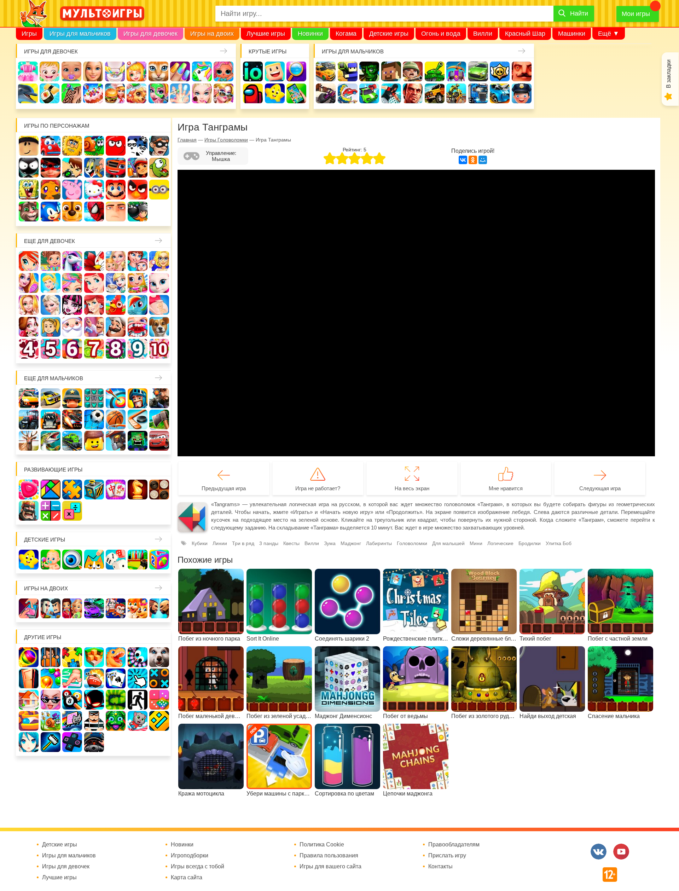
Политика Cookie (322, 844)
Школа (50, 261)
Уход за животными (136, 93)
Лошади (72, 261)
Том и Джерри (94, 168)
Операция (180, 93)
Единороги (202, 71)
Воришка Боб (159, 146)
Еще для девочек (49, 241)
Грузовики (478, 93)
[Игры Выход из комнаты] (137, 700)
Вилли (482, 33)
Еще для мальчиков (53, 378)
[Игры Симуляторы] (94, 742)
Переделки (94, 327)
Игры (29, 33)
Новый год (72, 327)
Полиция (522, 93)
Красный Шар (525, 33)
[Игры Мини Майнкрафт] (50, 742)
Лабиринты (379, 543)
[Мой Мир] (482, 160)
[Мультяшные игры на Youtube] (621, 852)
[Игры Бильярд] (72, 700)
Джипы (435, 93)
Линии (220, 543)
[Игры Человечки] (94, 700)
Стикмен (29, 168)
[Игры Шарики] (50, 678)
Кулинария (49, 93)
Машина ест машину (348, 93)
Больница (159, 261)
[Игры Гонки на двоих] (94, 608)
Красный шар (116, 146)
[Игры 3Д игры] (94, 657)
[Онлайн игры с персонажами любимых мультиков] (102, 13)
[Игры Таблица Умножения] (72, 511)
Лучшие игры (265, 33)
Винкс (29, 261)
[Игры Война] (72, 398)
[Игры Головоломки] (94, 489)
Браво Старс (500, 71)
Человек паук (94, 211)
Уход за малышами (71, 71)
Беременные (159, 305)
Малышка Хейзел (49, 71)
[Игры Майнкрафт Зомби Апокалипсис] (137, 441)
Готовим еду (115, 93)
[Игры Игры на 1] (72, 678)
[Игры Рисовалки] (94, 559)
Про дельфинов (28, 93)
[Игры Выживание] (159, 419)
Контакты (440, 866)
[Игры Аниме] (29, 742)
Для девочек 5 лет (50, 349)
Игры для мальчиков (80, 33)
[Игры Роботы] (116, 441)
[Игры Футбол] (94, 419)
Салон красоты (158, 93)
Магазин (137, 283)
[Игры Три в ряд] (29, 489)
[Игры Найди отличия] (72, 559)
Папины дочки (50, 327)
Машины (478, 71)
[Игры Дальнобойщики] (50, 419)
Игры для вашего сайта (330, 866)
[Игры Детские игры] (29, 559)
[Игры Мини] (159, 700)
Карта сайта (186, 877)
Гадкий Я (116, 211)
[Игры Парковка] (29, 398)
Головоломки (412, 543)
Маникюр (180, 71)
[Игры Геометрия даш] (159, 721)
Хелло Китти (94, 189)
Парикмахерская (72, 283)
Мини (476, 543)
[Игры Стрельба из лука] (116, 398)
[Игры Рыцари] (137, 398)
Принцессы (50, 283)
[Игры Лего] (94, 441)
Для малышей (448, 543)
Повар (116, 327)
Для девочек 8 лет (116, 349)
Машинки (571, 33)
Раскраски (94, 261)
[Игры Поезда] (72, 441)
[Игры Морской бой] (94, 678)
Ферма (116, 305)
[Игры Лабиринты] (29, 721)
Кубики (200, 543)
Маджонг (351, 543)
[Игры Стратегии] (29, 511)
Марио (116, 189)
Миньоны (159, 189)
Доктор (136, 71)
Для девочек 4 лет (29, 349)
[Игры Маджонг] (116, 489)
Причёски (29, 283)
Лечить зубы (137, 327)
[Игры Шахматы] (137, 489)
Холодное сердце (50, 305)
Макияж (202, 93)
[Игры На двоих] (29, 608)
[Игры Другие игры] (72, 742)
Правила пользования (329, 855)
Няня (116, 261)
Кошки (158, 71)
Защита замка (456, 71)
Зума (330, 543)
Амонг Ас (253, 93)
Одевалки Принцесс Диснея (29, 327)
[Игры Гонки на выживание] (72, 419)
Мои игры (636, 13)
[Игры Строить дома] (29, 700)
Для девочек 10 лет (159, 349)
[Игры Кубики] (116, 559)
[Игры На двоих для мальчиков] (50, 608)
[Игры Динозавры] (116, 657)
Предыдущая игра (224, 488)
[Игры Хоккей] (137, 419)
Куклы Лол (223, 71)
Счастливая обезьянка (50, 189)
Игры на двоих (212, 33)
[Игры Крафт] (94, 398)
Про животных (159, 327)
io (253, 71)
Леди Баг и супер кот (50, 168)
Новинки (310, 33)
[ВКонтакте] (463, 160)
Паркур (391, 93)
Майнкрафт (391, 71)
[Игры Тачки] (159, 441)
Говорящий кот (29, 211)
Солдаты (413, 71)
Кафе (116, 283)
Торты (93, 93)
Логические (500, 543)
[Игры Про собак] (159, 657)
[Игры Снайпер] (159, 398)
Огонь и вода (440, 33)
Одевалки (28, 71)
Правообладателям (454, 844)
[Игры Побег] (50, 657)
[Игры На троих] (72, 657)
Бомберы (137, 211)
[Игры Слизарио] (137, 657)
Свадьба (29, 305)
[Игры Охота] (29, 441)
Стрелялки (348, 71)
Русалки (94, 305)
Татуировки (71, 93)
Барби (93, 71)
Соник (50, 211)
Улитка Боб (94, 146)
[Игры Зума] (116, 721)
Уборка (115, 71)
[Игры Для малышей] (50, 559)
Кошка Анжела (159, 283)
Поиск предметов (296, 71)
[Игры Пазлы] (72, 489)
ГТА (413, 93)
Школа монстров (72, 305)
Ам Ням (159, 168)
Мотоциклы (456, 93)
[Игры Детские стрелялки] (137, 559)
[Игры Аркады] (72, 721)
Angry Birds (137, 189)
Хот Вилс (500, 93)
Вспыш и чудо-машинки (116, 168)
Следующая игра (600, 488)
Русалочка (94, 283)
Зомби (369, 71)
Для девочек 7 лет (94, 349)
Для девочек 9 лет (137, 349)
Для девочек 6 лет (72, 349)
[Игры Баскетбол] (116, 419)
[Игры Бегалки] (137, 721)
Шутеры (326, 93)
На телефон (296, 93)
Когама (346, 33)
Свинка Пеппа (72, 189)
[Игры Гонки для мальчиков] (50, 398)
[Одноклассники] (473, 160)
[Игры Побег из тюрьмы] (94, 721)
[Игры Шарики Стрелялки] (29, 657)
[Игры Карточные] (116, 678)
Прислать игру (447, 855)
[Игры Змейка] (116, 700)
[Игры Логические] (50, 489)
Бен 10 (72, 168)
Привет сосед (522, 71)
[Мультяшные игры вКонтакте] (599, 852)
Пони (137, 305)
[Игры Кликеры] (137, 678)
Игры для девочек (150, 33)
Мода (223, 93)
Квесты (291, 543)
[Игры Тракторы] (29, 419)
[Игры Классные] (50, 700)
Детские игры (388, 33)
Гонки (326, 71)
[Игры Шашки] (159, 489)
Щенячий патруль (72, 211)
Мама (137, 261)
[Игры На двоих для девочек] (72, 608)
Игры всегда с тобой (197, 866)
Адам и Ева (72, 146)
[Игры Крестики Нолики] (159, 678)
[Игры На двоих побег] (116, 608)
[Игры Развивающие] (159, 559)
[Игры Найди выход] (29, 678)
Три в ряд (243, 543)
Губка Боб (29, 189)
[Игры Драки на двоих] (159, 608)
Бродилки (529, 543)
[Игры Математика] (50, 511)
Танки (435, 71)
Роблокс (29, 146)
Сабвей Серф (137, 168)
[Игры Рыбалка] (50, 441)
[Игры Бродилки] (50, 721)
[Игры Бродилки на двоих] (137, 608)
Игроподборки (189, 855)
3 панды (137, 146)
